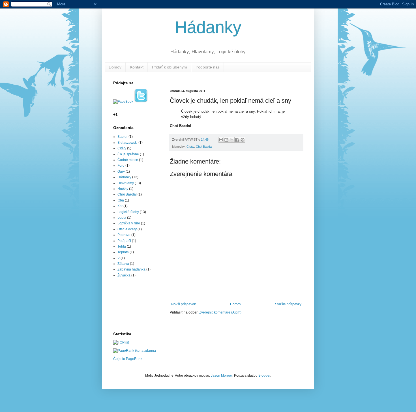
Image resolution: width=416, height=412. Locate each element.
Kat (120, 206)
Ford (121, 166)
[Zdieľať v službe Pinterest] (242, 140)
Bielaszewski (127, 143)
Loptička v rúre (128, 223)
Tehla (121, 246)
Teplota (123, 252)
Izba (120, 200)
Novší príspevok (183, 304)
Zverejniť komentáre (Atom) (220, 312)
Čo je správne (128, 154)
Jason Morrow (221, 375)
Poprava (123, 235)
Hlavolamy (125, 183)
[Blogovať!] (226, 140)
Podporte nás (208, 67)
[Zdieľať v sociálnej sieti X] (232, 140)
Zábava (123, 264)
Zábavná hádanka (131, 269)
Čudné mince (127, 160)
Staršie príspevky (288, 304)
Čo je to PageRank (127, 359)
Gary (121, 171)
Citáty (190, 146)
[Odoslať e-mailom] (221, 140)
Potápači (124, 241)
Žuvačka (123, 275)
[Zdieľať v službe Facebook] (237, 140)
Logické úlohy (128, 212)
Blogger (264, 375)
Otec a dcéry (127, 229)
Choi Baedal (204, 146)
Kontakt (136, 67)
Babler (122, 137)
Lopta (121, 218)
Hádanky (208, 27)
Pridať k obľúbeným (169, 67)
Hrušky (122, 189)
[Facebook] (123, 102)
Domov (115, 67)
